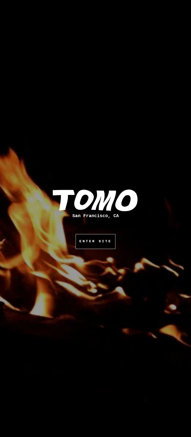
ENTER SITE (95, 241)
